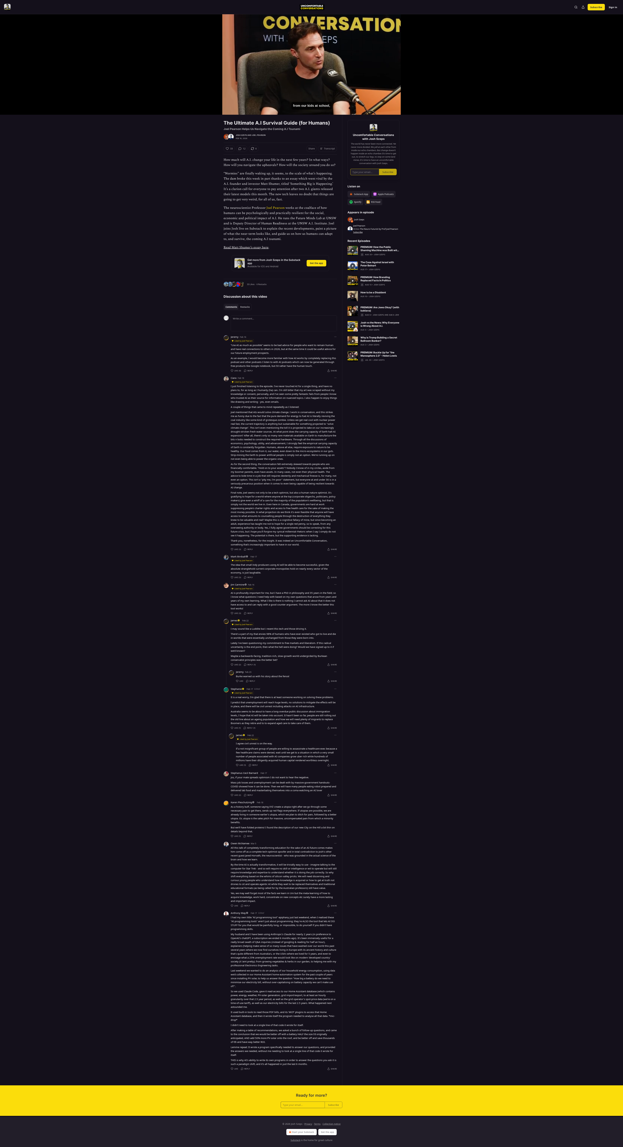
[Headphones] (216, 68)
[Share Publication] (583, 7)
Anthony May (238, 913)
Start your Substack (303, 1132)
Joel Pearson (259, 135)
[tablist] (238, 307)
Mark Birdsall (238, 556)
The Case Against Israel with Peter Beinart (377, 264)
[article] (373, 250)
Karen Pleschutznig (241, 802)
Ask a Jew (394, 315)
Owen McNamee (240, 843)
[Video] (216, 61)
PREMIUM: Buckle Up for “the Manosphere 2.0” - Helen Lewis (378, 354)
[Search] (576, 7)
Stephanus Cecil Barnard (244, 773)
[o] (352, 250)
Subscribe (596, 7)
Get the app (316, 263)
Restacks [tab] (245, 306)
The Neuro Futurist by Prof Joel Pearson (379, 228)
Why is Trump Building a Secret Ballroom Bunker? (378, 339)
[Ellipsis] (335, 336)
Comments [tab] (231, 306)
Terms (317, 1123)
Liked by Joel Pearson (243, 341)
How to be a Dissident (373, 292)
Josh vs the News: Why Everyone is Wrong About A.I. (379, 324)
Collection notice (332, 1123)
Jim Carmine (237, 584)
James (234, 620)
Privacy (308, 1123)
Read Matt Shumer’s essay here (246, 247)
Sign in (613, 7)
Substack (295, 1140)
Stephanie (236, 688)
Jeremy (234, 336)
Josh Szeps (241, 135)
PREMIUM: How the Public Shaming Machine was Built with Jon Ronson (379, 248)
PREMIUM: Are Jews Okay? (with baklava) (379, 309)
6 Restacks (262, 284)
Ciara (233, 377)
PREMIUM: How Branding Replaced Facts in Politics (375, 279)
